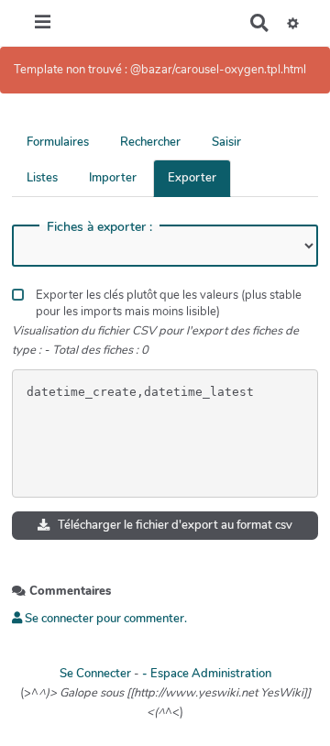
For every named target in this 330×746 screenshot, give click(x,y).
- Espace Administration (206, 673)
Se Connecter (95, 673)
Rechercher (150, 142)
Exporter (192, 178)
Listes (42, 178)
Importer (113, 178)
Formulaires (58, 142)
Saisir (226, 142)
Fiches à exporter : (99, 227)
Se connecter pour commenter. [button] (104, 618)
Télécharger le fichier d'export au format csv (173, 525)
